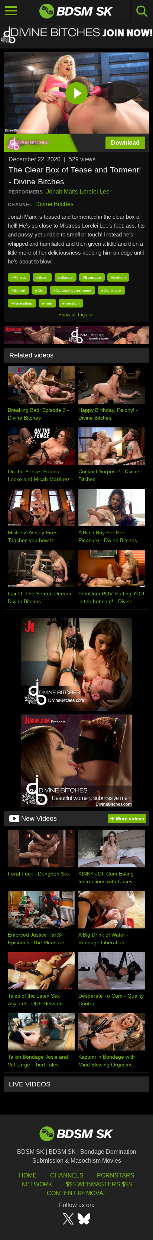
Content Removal (77, 1193)
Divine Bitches (54, 204)
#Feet (47, 303)
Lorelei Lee (95, 191)
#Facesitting (22, 303)
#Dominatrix (111, 290)
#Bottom (118, 277)
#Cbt (39, 290)
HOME (28, 1175)
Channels (67, 1175)
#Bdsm (42, 277)
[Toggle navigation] (11, 11)
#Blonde (65, 277)
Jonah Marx (61, 191)
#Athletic (19, 277)
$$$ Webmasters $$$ (99, 1184)
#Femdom (70, 303)
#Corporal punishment (72, 290)
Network (37, 1184)
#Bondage (92, 277)
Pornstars (115, 1175)
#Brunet (18, 290)
